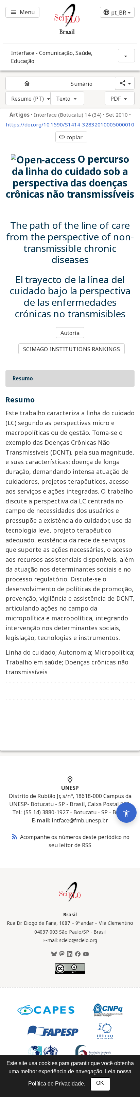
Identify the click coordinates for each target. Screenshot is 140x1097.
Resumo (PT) (27, 98)
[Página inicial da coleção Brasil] (70, 901)
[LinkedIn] (69, 954)
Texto (63, 98)
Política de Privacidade (56, 1083)
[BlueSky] (54, 954)
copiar (70, 137)
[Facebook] (78, 954)
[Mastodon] (61, 954)
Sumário (81, 83)
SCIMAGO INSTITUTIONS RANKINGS (71, 349)
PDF (115, 98)
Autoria (70, 333)
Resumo (23, 378)
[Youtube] (86, 954)
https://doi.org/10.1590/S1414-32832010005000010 (70, 124)
